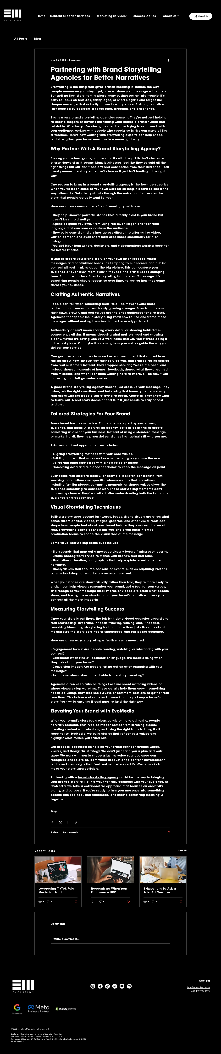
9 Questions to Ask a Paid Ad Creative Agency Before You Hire (162, 890)
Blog (37, 38)
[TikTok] (107, 986)
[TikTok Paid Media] (58, 870)
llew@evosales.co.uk (198, 988)
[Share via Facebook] (52, 822)
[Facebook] (100, 986)
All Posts (21, 38)
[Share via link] (75, 822)
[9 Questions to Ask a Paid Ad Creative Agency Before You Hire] (163, 870)
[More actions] (168, 60)
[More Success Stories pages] (157, 16)
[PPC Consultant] (110, 870)
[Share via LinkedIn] (68, 822)
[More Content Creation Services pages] (91, 16)
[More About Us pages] (178, 16)
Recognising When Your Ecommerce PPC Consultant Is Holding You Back (109, 890)
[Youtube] (122, 986)
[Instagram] (92, 986)
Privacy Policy (17, 1041)
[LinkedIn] (114, 986)
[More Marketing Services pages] (127, 16)
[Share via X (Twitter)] (60, 822)
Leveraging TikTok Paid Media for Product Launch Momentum (56, 890)
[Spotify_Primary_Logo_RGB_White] (129, 986)
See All (182, 850)
